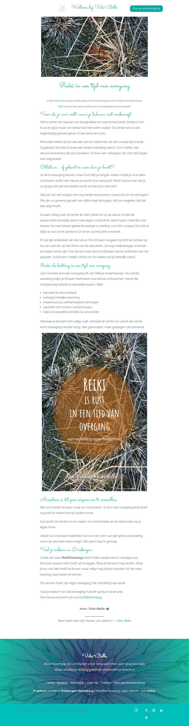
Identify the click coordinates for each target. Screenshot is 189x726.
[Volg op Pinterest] (146, 718)
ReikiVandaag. (92, 597)
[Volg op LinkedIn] (161, 710)
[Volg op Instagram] (154, 710)
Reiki (60, 106)
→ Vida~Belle (122, 621)
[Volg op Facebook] (146, 710)
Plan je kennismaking (146, 8)
